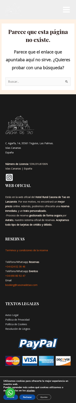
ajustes (31, 390)
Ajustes (44, 397)
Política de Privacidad (17, 319)
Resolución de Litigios (17, 328)
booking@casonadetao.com (21, 285)
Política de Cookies (16, 324)
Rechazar (27, 397)
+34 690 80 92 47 (15, 275)
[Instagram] (9, 177)
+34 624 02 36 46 (15, 266)
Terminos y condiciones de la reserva (26, 250)
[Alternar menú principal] (66, 10)
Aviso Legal (11, 315)
